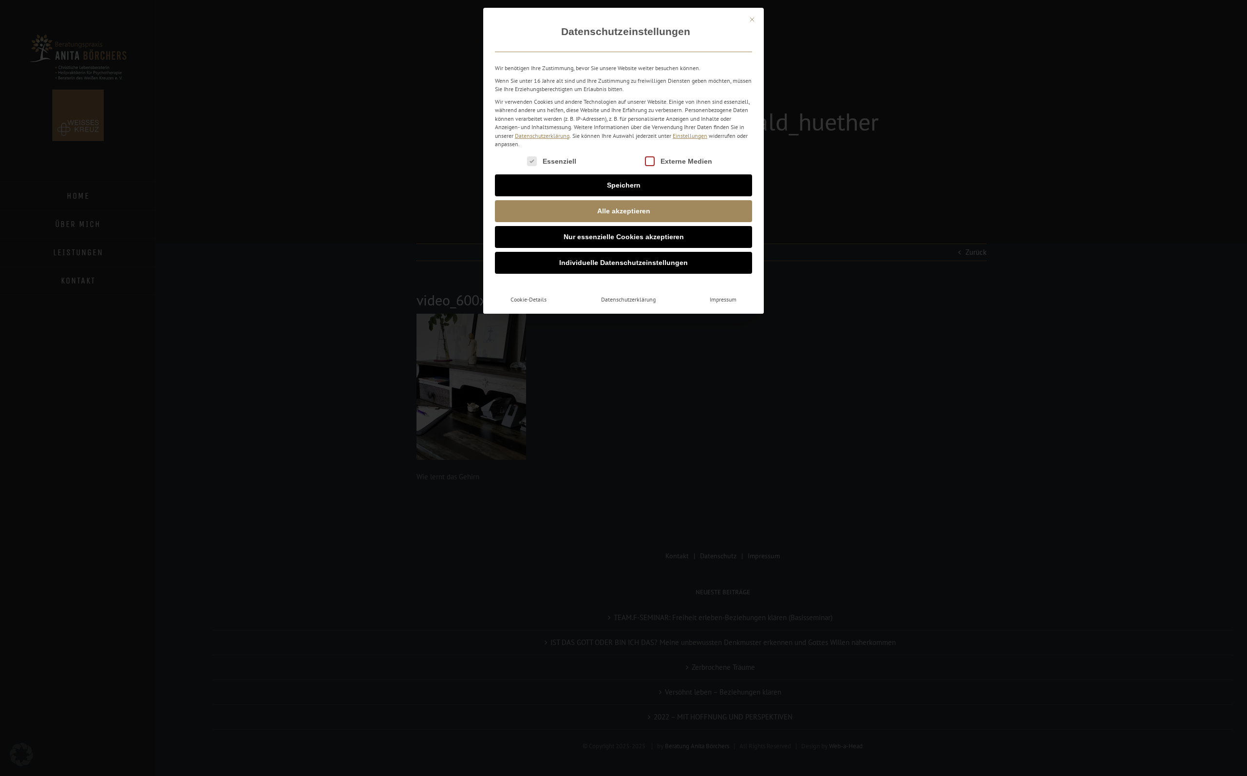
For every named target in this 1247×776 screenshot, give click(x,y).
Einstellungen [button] (690, 135)
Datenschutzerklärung (542, 135)
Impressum (723, 299)
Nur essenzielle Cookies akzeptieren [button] (624, 237)
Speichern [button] (624, 185)
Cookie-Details (528, 299)
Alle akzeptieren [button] (623, 211)
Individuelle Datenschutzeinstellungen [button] (623, 262)
